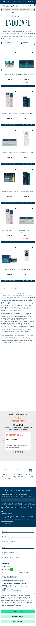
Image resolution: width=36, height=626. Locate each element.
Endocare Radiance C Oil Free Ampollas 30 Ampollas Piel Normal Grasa (26, 232)
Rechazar (17, 621)
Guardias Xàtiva (6, 539)
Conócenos (5, 533)
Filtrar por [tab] (10, 43)
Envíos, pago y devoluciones (10, 557)
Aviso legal (5, 549)
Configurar (17, 616)
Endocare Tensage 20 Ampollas (26, 74)
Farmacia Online (11, 12)
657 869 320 (6, 569)
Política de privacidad (11, 508)
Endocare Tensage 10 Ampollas (10, 191)
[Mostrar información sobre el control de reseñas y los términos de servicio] (31, 427)
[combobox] (18, 9)
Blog (3, 547)
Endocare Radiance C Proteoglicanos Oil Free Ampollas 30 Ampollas (9, 154)
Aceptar (18, 611)
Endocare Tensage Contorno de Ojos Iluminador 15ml (26, 114)
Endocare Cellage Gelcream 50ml (9, 231)
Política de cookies (7, 555)
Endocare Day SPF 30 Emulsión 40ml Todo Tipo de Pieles (26, 153)
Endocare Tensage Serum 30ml (26, 192)
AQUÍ (31, 600)
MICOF (5, 588)
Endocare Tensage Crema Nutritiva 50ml (9, 75)
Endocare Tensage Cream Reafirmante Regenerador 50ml (9, 270)
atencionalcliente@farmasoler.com (13, 580)
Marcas (20, 12)
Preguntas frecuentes (8, 541)
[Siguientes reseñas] (33, 441)
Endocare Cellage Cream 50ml (10, 113)
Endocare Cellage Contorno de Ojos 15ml (26, 270)
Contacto (5, 536)
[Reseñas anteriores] (3, 441)
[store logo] (11, 5)
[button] (15, 52)
